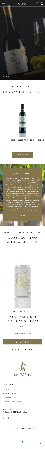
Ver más (22, 215)
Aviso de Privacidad (10, 393)
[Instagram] (9, 418)
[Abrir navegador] (3, 3)
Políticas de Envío (9, 397)
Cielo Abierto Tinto (22, 140)
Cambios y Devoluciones (12, 401)
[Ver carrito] (42, 3)
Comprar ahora (22, 342)
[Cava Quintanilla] (22, 369)
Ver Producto (23, 155)
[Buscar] (37, 3)
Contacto (6, 389)
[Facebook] (4, 418)
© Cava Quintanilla (22, 428)
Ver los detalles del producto (22, 350)
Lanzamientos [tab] (18, 92)
